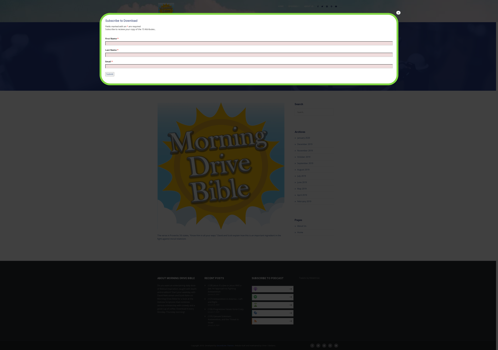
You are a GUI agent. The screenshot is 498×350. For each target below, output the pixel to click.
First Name (112, 38)
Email (109, 61)
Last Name (111, 50)
